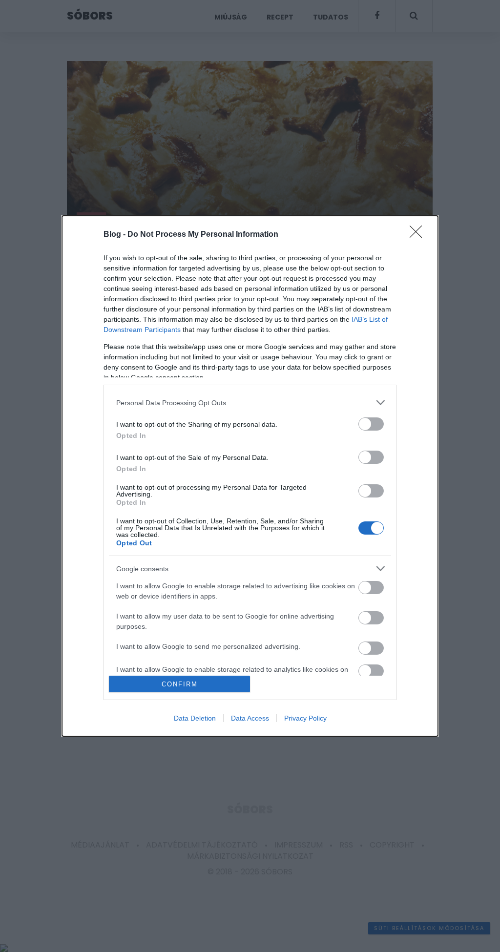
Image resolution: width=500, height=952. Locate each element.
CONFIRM (180, 684)
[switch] (371, 424)
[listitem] (250, 402)
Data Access (250, 718)
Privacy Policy (305, 718)
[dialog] (250, 476)
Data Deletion (195, 718)
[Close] (419, 235)
